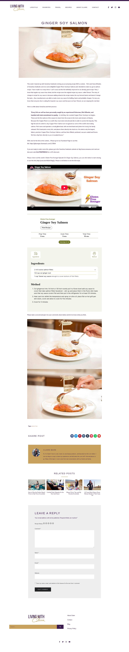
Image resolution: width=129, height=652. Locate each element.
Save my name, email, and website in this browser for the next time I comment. (58, 583)
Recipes (68, 7)
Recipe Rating (38, 523)
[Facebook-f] (108, 7)
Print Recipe (46, 227)
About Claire (81, 7)
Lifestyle (34, 7)
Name (37, 552)
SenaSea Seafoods (35, 87)
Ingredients (35, 257)
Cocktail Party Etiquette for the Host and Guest (55, 493)
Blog (68, 624)
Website (37, 573)
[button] (95, 269)
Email (37, 563)
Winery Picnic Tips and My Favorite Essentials (73, 493)
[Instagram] (115, 7)
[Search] (60, 627)
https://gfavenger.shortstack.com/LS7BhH (43, 143)
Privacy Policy (71, 628)
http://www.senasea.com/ (86, 149)
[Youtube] (119, 7)
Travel (58, 7)
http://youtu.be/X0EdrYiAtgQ (45, 160)
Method (94, 257)
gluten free (34, 426)
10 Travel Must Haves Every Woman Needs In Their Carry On (92, 494)
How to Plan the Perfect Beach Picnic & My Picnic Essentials (36, 493)
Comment (38, 528)
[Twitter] (112, 7)
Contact (95, 7)
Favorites (46, 7)
